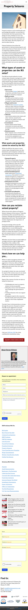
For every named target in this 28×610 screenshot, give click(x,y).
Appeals (4, 466)
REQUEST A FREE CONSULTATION (14, 339)
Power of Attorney (7, 484)
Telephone (6, 542)
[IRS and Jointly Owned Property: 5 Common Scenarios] (4, 523)
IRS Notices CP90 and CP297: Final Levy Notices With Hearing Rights (17, 516)
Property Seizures (7, 448)
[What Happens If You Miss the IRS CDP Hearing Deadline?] (4, 511)
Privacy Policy (21, 607)
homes (15, 91)
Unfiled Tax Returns (7, 457)
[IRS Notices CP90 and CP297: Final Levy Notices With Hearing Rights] (4, 517)
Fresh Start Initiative (8, 477)
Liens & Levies (6, 441)
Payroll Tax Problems (8, 443)
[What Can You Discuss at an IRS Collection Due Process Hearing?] (4, 506)
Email (5, 536)
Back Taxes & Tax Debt (8, 432)
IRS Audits (5, 430)
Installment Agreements (9, 482)
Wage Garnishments (8, 452)
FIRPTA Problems (7, 439)
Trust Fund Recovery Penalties (10, 450)
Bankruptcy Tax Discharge (9, 471)
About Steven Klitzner (9, 350)
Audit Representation (8, 469)
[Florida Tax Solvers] (7, 2)
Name (3, 531)
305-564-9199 (8, 590)
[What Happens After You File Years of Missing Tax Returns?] (4, 501)
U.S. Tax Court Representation (10, 491)
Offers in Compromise (8, 486)
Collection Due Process (8, 473)
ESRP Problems (6, 437)
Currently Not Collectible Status (11, 475)
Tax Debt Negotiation (8, 489)
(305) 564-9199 (11, 332)
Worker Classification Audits (10, 454)
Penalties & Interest (7, 446)
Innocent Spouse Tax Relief (9, 480)
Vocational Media (18, 608)
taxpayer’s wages (18, 104)
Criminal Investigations (8, 435)
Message (6, 547)
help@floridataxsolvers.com (12, 588)
